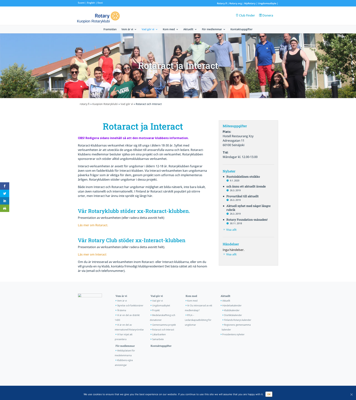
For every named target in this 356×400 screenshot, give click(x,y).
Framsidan (110, 29)
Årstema (121, 310)
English (91, 2)
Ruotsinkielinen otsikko (243, 176)
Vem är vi (127, 29)
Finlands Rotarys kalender (237, 320)
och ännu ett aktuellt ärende (246, 186)
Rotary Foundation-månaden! (247, 219)
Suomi (81, 2)
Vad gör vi (148, 29)
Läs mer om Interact (92, 254)
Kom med (169, 29)
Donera (268, 15)
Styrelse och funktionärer (130, 305)
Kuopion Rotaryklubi (105, 104)
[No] (351, 394)
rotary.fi (85, 104)
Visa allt (231, 229)
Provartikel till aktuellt (242, 196)
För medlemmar (212, 29)
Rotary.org (235, 3)
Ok (269, 394)
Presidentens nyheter (233, 334)
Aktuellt (188, 29)
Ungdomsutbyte (267, 3)
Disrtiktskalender (233, 315)
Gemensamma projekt (164, 324)
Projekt (156, 310)
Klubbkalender (232, 310)
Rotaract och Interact (163, 329)
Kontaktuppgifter (241, 29)
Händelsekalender (232, 305)
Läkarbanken (159, 334)
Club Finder (247, 15)
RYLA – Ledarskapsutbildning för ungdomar (198, 320)
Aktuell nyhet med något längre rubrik (248, 208)
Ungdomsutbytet (161, 305)
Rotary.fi (222, 3)
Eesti (100, 2)
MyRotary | (251, 3)
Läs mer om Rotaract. (93, 225)
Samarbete (158, 339)
